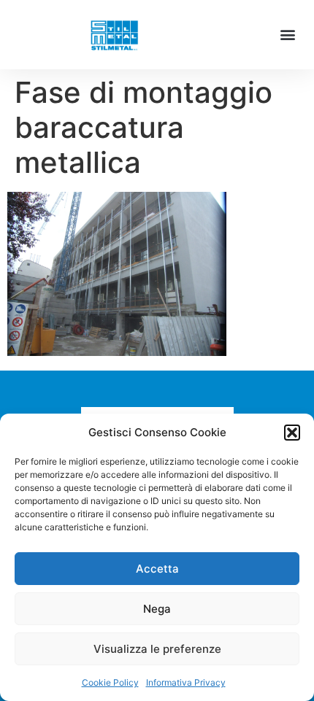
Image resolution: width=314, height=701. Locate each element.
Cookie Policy (110, 682)
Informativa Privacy (186, 682)
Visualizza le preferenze (157, 649)
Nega (157, 609)
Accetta (157, 569)
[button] (292, 432)
